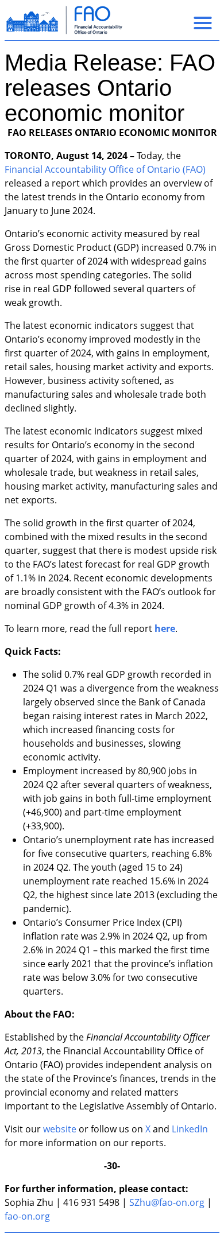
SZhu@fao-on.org (166, 1202)
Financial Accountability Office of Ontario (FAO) (105, 169)
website (59, 1129)
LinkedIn (190, 1129)
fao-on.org (27, 1216)
